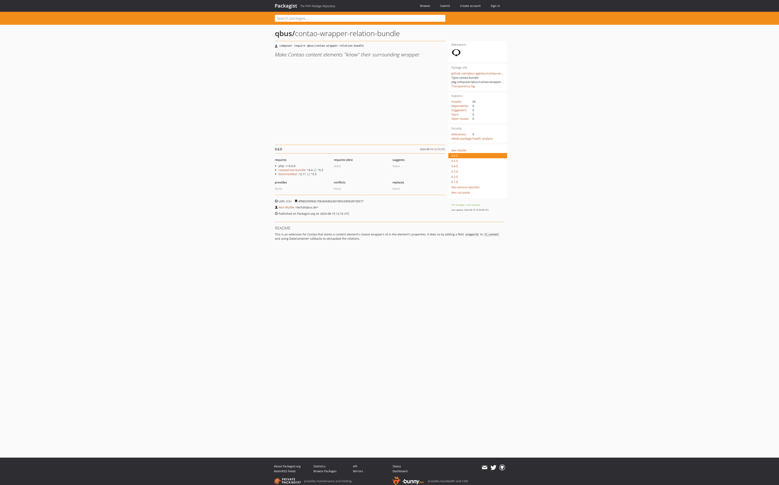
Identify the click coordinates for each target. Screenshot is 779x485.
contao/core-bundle (292, 170)
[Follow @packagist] (493, 467)
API (355, 466)
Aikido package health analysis (472, 138)
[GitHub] (502, 467)
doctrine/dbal (288, 174)
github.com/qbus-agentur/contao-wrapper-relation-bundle (491, 73)
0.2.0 (454, 177)
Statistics (319, 466)
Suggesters (458, 110)
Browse (425, 6)
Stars (454, 114)
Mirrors (358, 471)
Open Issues (459, 119)
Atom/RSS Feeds (285, 471)
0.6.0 (454, 155)
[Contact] (484, 467)
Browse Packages (325, 471)
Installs (456, 101)
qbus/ (285, 33)
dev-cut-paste (460, 192)
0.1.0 (454, 182)
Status (397, 466)
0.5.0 (454, 161)
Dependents (459, 106)
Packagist (286, 5)
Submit (445, 6)
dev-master (459, 150)
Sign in (495, 6)
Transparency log (463, 86)
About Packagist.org (287, 466)
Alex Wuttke (287, 207)
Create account (470, 6)
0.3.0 (454, 171)
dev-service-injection (465, 187)
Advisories (458, 134)
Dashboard (400, 471)
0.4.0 (454, 166)
